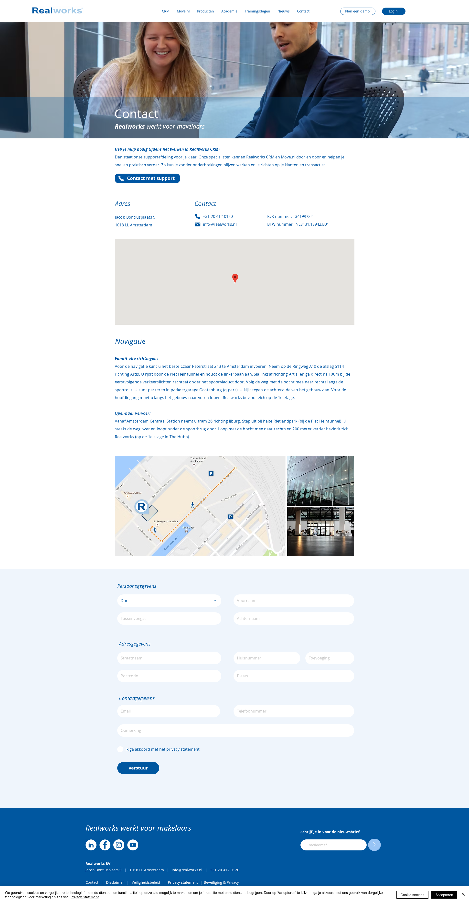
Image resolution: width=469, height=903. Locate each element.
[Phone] (121, 178)
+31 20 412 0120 (225, 869)
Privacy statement (183, 882)
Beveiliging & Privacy (221, 882)
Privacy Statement (85, 896)
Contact (92, 882)
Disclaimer (115, 882)
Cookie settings (412, 894)
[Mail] (197, 224)
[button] (183, 11)
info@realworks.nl (187, 869)
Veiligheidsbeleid (146, 882)
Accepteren (444, 894)
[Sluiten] (463, 894)
